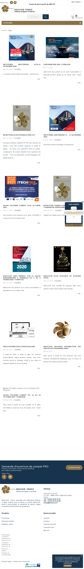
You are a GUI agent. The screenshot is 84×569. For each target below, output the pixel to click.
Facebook (11, 2)
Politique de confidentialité (6, 554)
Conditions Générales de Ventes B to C (6, 538)
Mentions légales (5, 550)
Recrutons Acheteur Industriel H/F (19, 135)
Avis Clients (74, 204)
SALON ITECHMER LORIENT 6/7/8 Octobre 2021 (21, 206)
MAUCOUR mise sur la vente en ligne (19, 346)
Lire (38, 79)
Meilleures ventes (7, 524)
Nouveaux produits (8, 521)
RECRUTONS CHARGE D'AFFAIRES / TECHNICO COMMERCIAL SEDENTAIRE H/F (62, 206)
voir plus (76, 225)
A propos (47, 521)
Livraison (46, 518)
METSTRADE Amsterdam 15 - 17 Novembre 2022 (62, 136)
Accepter (68, 566)
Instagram (15, 2)
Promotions (5, 518)
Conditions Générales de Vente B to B (6, 544)
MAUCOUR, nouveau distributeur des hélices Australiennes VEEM (62, 347)
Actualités (17, 69)
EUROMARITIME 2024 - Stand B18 (57, 64)
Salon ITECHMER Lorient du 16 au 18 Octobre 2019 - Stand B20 (21, 396)
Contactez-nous (74, 467)
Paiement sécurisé (50, 524)
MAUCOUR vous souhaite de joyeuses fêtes (62, 277)
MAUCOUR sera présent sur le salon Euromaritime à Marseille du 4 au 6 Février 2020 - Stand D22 (21, 277)
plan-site (46, 530)
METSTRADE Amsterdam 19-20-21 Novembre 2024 (21, 65)
